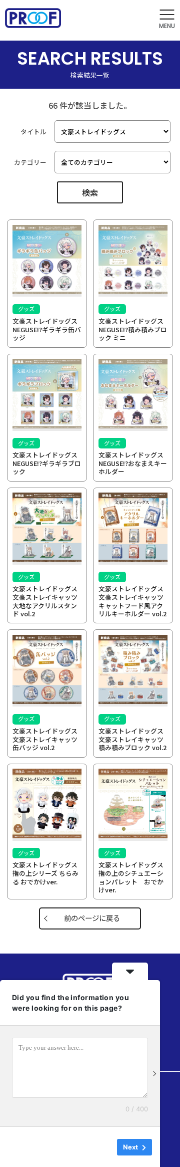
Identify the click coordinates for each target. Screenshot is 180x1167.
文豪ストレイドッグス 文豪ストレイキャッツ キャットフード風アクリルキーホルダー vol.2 (135, 601)
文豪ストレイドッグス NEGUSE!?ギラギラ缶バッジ (48, 329)
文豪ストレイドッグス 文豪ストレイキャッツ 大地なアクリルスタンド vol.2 (49, 601)
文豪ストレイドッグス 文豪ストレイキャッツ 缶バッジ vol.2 (49, 739)
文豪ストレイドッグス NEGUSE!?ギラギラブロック (48, 463)
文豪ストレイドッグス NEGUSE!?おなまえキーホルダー (134, 463)
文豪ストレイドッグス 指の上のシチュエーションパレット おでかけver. (134, 877)
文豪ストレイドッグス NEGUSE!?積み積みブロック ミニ (134, 329)
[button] (167, 19)
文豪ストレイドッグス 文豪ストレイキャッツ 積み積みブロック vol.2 (135, 739)
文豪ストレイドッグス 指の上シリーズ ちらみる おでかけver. (48, 873)
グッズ (26, 309)
